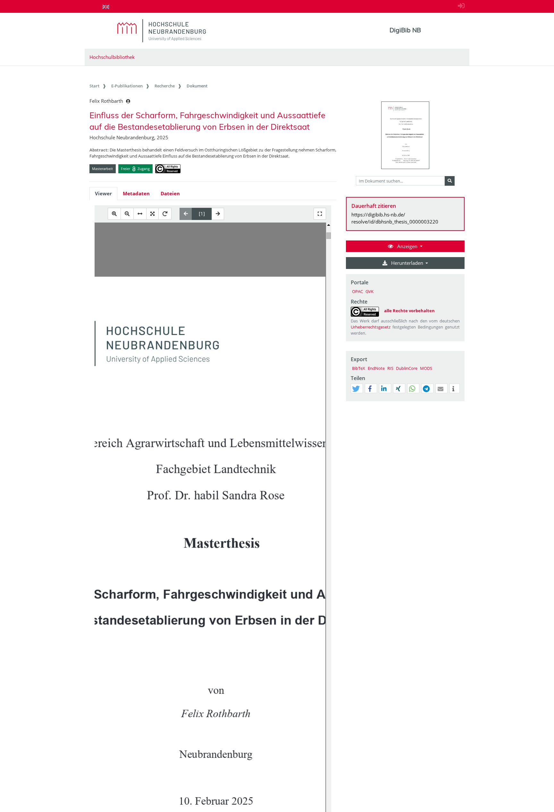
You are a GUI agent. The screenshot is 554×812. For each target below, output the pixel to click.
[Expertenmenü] (460, 401)
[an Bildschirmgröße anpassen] (152, 214)
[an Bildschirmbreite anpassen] (140, 214)
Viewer (103, 193)
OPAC (357, 291)
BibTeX (358, 368)
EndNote (376, 368)
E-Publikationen (127, 86)
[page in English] (106, 6)
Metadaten (136, 193)
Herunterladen (407, 263)
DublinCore (406, 368)
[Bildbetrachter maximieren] (320, 214)
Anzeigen (407, 246)
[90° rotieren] (165, 214)
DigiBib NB (405, 30)
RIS (390, 368)
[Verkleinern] (127, 214)
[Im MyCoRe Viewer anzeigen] (405, 135)
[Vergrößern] (114, 214)
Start (94, 86)
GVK (369, 291)
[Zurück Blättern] (186, 214)
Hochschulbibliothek (112, 57)
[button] (356, 389)
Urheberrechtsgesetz (370, 327)
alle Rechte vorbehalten (409, 310)
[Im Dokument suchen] (450, 181)
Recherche (165, 86)
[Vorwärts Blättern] (218, 214)
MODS (426, 368)
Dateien (170, 193)
